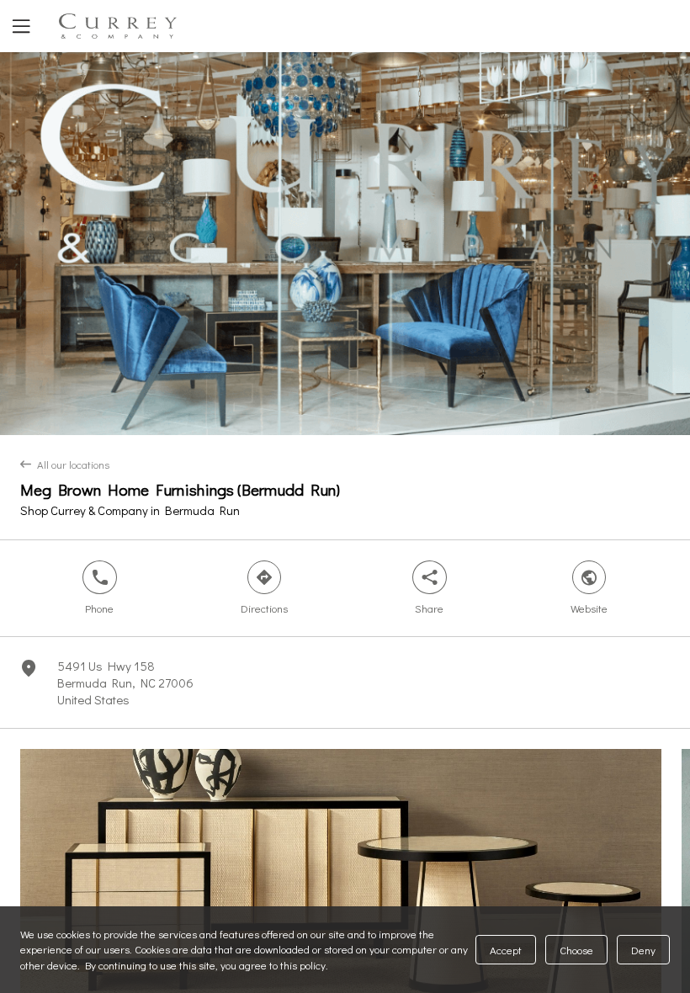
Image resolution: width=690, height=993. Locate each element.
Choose (576, 950)
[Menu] (19, 26)
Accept (506, 950)
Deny (643, 950)
